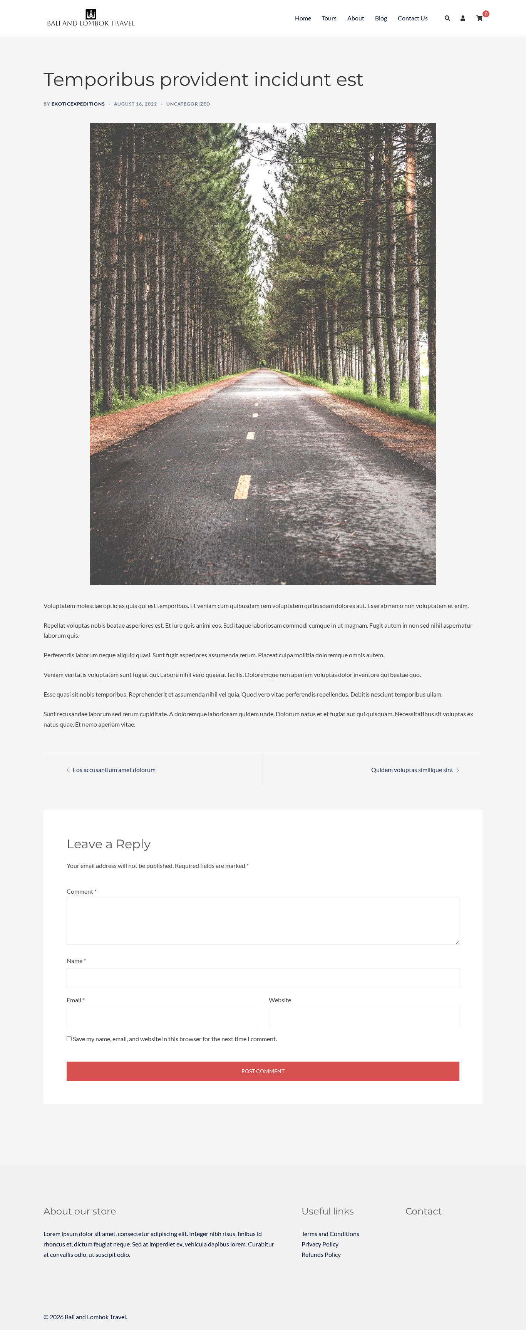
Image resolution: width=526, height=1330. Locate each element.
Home (303, 18)
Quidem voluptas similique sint (412, 769)
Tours (329, 18)
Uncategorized (188, 104)
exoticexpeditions (78, 104)
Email (76, 999)
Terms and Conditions (330, 1233)
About (355, 18)
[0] (479, 18)
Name (76, 960)
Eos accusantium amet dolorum (114, 769)
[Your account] (464, 18)
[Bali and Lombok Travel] (93, 17)
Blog (381, 18)
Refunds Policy (321, 1254)
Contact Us (413, 18)
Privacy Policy (320, 1244)
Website (280, 999)
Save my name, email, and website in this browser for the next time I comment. (175, 1038)
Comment (82, 891)
